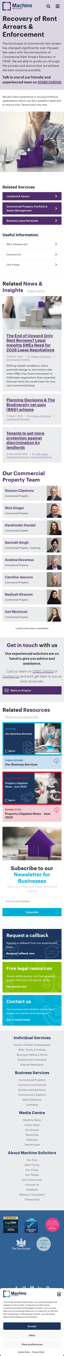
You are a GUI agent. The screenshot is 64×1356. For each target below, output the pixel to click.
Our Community (32, 1179)
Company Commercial (32, 1084)
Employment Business (32, 1089)
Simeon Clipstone (41, 356)
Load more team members (32, 628)
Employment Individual (32, 1059)
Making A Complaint (32, 1194)
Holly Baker (42, 454)
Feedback (32, 1189)
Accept (32, 1326)
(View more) (36, 291)
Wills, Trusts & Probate (32, 1049)
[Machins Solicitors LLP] (17, 6)
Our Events (32, 1129)
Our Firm (32, 1159)
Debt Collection (32, 1099)
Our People (32, 1174)
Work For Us (32, 1164)
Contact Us (10, 676)
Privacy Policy (38, 1352)
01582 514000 (50, 82)
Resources (32, 1134)
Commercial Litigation (32, 1094)
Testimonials (32, 1144)
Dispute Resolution (41, 457)
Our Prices (32, 1169)
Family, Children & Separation (32, 1044)
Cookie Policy (24, 1352)
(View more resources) (21, 717)
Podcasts (32, 1139)
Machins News (32, 1119)
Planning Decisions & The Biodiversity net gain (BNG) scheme (30, 405)
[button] (59, 1294)
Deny (32, 1335)
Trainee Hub (32, 1199)
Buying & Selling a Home (32, 1054)
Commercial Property (18, 359)
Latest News (32, 1124)
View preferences (32, 1344)
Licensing (32, 1104)
